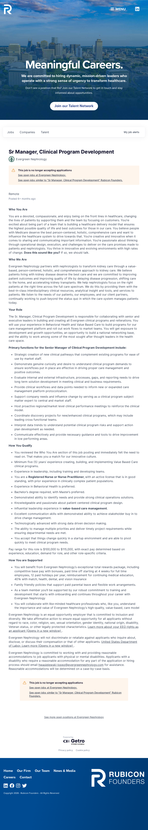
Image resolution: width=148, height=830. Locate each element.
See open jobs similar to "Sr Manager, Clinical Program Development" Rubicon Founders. (70, 180)
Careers (10, 777)
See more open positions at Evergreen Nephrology (74, 717)
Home (8, 771)
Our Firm (24, 771)
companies (27, 132)
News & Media (64, 771)
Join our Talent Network (74, 106)
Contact (26, 777)
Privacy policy (65, 750)
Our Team (42, 771)
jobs (10, 132)
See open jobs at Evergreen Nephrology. (42, 175)
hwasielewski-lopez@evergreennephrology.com (71, 665)
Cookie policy (83, 750)
